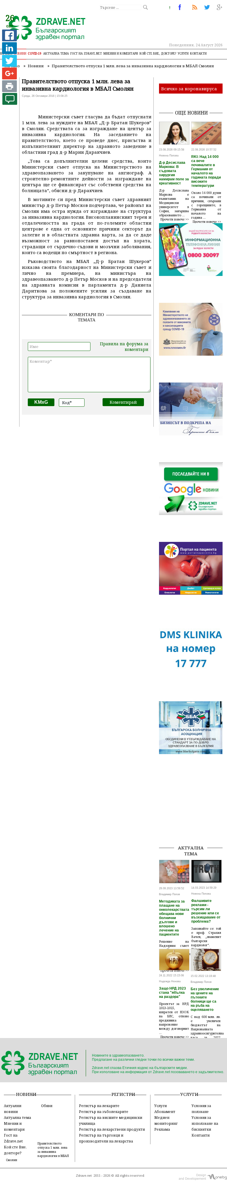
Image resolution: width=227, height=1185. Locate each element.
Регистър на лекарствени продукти (112, 1129)
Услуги (183, 53)
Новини (20, 53)
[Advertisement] (193, 810)
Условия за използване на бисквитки (205, 1123)
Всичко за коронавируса (189, 88)
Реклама (162, 1129)
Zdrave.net (84, 1175)
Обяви (46, 1105)
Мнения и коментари (120, 53)
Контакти (198, 53)
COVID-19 (35, 53)
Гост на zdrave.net (86, 53)
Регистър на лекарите (99, 1105)
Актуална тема (56, 53)
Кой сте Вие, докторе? (158, 53)
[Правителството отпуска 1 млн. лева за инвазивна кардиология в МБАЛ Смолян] (43, 29)
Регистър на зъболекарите (103, 1111)
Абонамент (164, 1111)
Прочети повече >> (174, 219)
